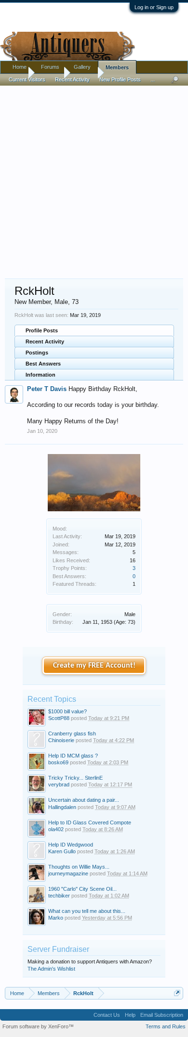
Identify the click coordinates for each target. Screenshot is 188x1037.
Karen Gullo (62, 851)
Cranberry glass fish (72, 733)
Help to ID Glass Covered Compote (89, 822)
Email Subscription (161, 1015)
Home (20, 67)
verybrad (58, 784)
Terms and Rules (166, 1026)
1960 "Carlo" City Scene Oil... (82, 889)
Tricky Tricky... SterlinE (75, 778)
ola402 (56, 829)
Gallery (82, 67)
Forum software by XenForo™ (38, 1026)
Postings (37, 352)
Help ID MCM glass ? (73, 756)
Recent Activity (45, 341)
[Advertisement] (94, 177)
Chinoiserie (61, 740)
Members (117, 67)
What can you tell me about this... (86, 911)
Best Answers (43, 364)
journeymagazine (68, 873)
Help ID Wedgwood (70, 844)
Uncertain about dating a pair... (83, 800)
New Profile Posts (120, 79)
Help (130, 1015)
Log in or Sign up (154, 7)
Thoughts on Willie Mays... (78, 867)
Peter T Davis (47, 388)
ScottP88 (58, 718)
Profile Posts (42, 330)
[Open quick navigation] (177, 993)
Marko (55, 918)
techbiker (59, 895)
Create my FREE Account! (94, 666)
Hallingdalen (62, 807)
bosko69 (58, 762)
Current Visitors (27, 79)
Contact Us (107, 1015)
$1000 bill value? (67, 711)
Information (40, 375)
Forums (50, 67)
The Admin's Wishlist (51, 969)
